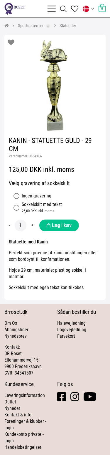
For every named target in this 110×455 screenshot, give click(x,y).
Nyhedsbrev (15, 336)
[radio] (16, 196)
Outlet (10, 402)
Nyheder (12, 408)
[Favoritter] (74, 9)
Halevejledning (71, 323)
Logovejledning (71, 329)
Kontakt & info (17, 415)
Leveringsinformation (24, 395)
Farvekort (66, 336)
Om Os (10, 323)
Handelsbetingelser (22, 447)
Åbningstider (16, 329)
